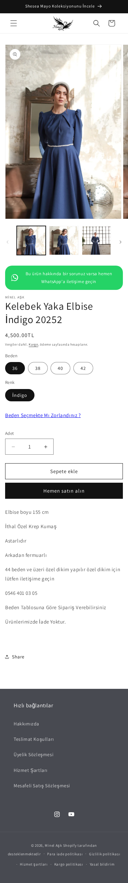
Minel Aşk (53, 845)
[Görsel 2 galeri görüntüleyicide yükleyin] (63, 240)
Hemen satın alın (64, 490)
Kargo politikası (68, 864)
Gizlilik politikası (104, 854)
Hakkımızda (26, 724)
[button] (13, 23)
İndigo (19, 395)
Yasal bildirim (102, 864)
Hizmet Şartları (30, 770)
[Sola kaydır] (7, 242)
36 (15, 368)
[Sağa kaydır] (120, 242)
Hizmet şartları (34, 864)
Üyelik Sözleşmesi (33, 754)
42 (83, 368)
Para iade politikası (65, 854)
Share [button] (18, 657)
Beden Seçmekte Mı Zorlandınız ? (43, 415)
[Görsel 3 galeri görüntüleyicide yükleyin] (96, 240)
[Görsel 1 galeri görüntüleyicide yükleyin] (31, 240)
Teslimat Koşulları (34, 739)
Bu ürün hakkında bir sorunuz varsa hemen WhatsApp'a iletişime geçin (69, 277)
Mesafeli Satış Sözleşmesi (42, 785)
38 (38, 368)
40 (60, 368)
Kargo (33, 344)
